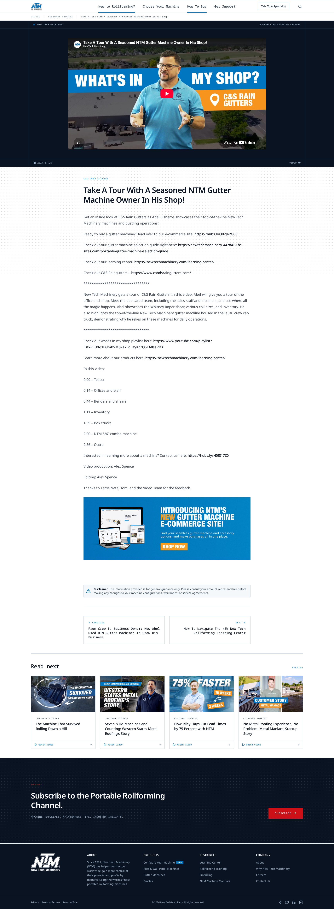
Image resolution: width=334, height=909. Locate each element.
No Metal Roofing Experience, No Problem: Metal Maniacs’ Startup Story (270, 728)
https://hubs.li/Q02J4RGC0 (215, 234)
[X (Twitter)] (287, 902)
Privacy (35, 902)
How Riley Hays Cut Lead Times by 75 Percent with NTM (200, 726)
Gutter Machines (154, 875)
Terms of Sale (70, 902)
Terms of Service (51, 902)
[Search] (300, 6)
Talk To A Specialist (273, 6)
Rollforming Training (213, 868)
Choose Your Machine (161, 6)
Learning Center (210, 862)
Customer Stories (60, 16)
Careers (261, 875)
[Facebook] (280, 902)
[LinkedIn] (294, 902)
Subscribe (283, 813)
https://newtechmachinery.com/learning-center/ (174, 262)
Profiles (148, 881)
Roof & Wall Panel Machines (161, 868)
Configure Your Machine (162, 862)
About (260, 862)
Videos (35, 16)
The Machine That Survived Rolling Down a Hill (58, 726)
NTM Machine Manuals (215, 881)
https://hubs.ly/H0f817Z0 (208, 455)
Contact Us (263, 881)
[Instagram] (301, 902)
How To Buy (197, 6)
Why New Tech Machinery (273, 868)
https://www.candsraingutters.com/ (161, 272)
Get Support (225, 6)
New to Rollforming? (116, 6)
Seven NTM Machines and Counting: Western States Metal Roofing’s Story (131, 728)
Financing (206, 875)
